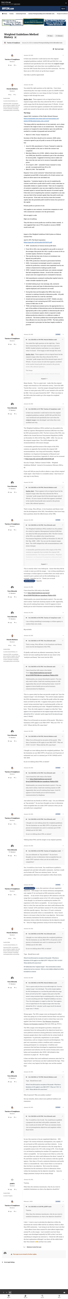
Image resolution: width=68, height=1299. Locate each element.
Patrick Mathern (12, 89)
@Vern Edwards (29, 581)
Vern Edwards (12, 408)
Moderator (29, 1247)
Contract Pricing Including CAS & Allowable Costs (48, 43)
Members (12, 410)
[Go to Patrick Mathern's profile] (12, 85)
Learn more (3, 3)
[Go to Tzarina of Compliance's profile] (5, 43)
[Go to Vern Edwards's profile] (12, 404)
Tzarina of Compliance (13, 43)
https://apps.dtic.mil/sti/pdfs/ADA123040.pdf (39, 459)
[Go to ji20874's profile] (12, 1180)
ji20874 (12, 1183)
